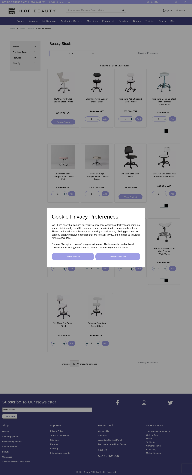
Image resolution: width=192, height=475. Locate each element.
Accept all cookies (117, 256)
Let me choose (73, 256)
